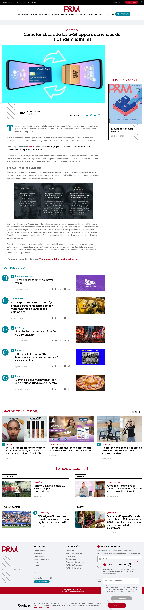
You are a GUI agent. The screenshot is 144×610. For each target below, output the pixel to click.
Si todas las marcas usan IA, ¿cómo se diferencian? (36, 333)
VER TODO (135, 412)
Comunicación (23, 14)
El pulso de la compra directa (122, 130)
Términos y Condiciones (75, 562)
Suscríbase (131, 2)
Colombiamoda (113, 513)
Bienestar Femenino (58, 444)
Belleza (10, 444)
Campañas (38, 482)
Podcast (79, 14)
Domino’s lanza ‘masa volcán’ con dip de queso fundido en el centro (36, 381)
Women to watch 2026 (106, 14)
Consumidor (43, 14)
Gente (73, 14)
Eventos (94, 14)
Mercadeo (34, 14)
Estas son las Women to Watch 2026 (34, 281)
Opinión (87, 14)
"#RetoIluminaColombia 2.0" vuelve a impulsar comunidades (49, 488)
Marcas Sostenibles (56, 14)
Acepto (117, 605)
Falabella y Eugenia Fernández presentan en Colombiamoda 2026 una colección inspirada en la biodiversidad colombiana (124, 522)
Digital (67, 14)
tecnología (43, 513)
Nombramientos (114, 482)
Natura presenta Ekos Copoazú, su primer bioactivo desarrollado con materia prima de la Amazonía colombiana (32, 307)
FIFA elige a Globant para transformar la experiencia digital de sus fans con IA (53, 519)
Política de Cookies (41, 607)
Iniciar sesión (117, 2)
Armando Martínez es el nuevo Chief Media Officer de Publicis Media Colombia (124, 488)
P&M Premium (123, 14)
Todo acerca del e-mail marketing (58, 258)
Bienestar (106, 444)
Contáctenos (71, 559)
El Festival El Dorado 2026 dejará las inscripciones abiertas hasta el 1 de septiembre (36, 357)
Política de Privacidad (74, 565)
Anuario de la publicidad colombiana (75, 555)
